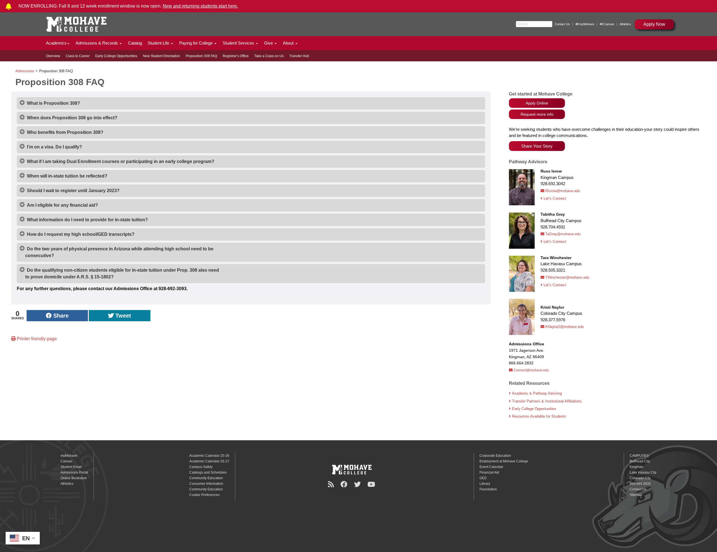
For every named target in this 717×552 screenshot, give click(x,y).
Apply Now (654, 24)
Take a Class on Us (269, 56)
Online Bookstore (73, 478)
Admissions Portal (74, 472)
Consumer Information (206, 484)
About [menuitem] (289, 43)
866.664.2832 (640, 484)
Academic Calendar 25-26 (209, 456)
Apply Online (537, 103)
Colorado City (640, 478)
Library (484, 484)
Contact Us (562, 24)
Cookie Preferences (204, 495)
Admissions (24, 71)
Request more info (537, 114)
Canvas (609, 24)
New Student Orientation (161, 56)
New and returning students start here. (200, 6)
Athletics (625, 24)
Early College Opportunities (116, 56)
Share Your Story (537, 146)
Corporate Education (495, 456)
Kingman (636, 467)
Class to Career (78, 56)
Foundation (488, 489)
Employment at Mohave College (503, 461)
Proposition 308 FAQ (201, 56)
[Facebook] (345, 484)
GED (483, 478)
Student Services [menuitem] (239, 43)
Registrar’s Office (236, 56)
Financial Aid (489, 472)
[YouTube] (372, 484)
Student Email (71, 467)
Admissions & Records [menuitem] (97, 43)
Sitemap (636, 495)
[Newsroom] (332, 484)
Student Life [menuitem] (159, 43)
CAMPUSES (639, 456)
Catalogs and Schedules (208, 472)
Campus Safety (201, 467)
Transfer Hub (299, 56)
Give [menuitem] (269, 43)
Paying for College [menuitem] (196, 43)
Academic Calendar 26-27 (209, 461)
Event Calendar (491, 467)
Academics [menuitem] (56, 43)
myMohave (586, 24)
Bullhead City (640, 461)
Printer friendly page (36, 338)
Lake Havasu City (643, 472)
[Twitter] (358, 484)
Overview (53, 56)
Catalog (135, 43)
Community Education (206, 478)
